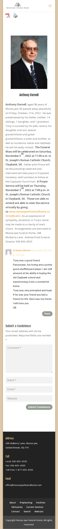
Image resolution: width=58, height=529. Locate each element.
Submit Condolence (39, 407)
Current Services (34, 507)
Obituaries (16, 507)
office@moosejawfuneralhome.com (24, 484)
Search (27, 511)
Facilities (40, 502)
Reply (47, 313)
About (13, 502)
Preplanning (26, 502)
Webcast (39, 511)
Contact (15, 511)
